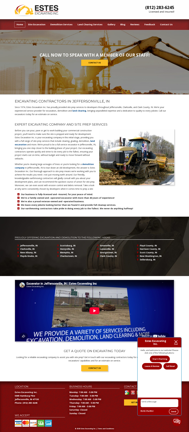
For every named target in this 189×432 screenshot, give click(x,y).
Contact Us (166, 24)
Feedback (149, 24)
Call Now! (170, 366)
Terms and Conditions (106, 429)
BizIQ (143, 411)
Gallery (111, 24)
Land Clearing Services (90, 24)
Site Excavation (36, 24)
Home (20, 24)
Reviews (134, 24)
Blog (122, 24)
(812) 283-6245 (159, 7)
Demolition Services (61, 24)
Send (173, 411)
